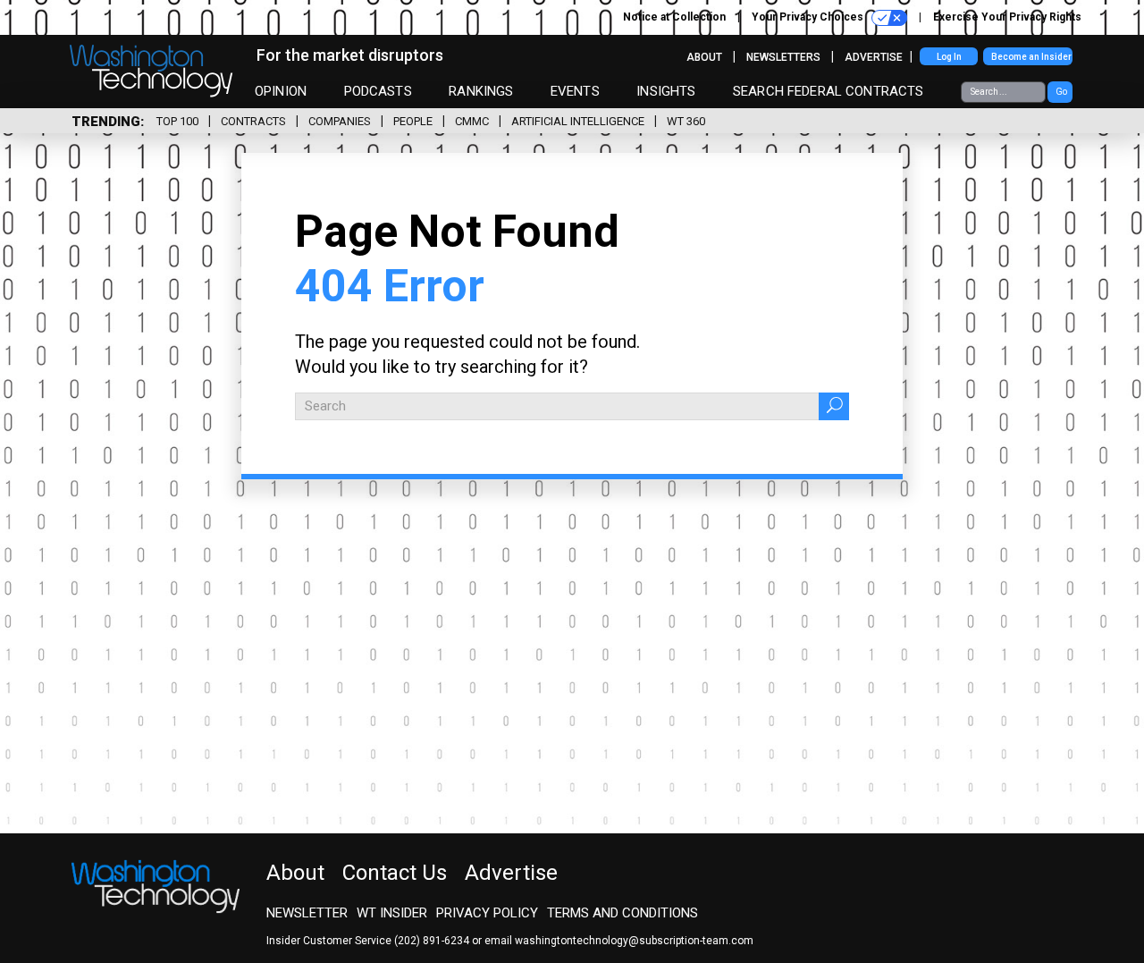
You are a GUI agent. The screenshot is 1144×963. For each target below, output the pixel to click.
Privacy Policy (487, 913)
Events (575, 91)
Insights (665, 91)
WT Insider (392, 913)
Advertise (874, 57)
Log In (949, 57)
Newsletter (307, 913)
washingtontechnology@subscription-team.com (634, 940)
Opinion (281, 91)
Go (1061, 92)
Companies (339, 121)
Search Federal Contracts (828, 91)
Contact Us (394, 872)
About (704, 57)
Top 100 (177, 121)
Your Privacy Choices (809, 17)
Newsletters (783, 57)
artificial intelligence (577, 121)
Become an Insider (1031, 57)
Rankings (481, 91)
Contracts (253, 121)
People (413, 121)
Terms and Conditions (622, 913)
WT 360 (686, 121)
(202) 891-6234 (431, 940)
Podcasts (378, 91)
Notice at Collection (674, 17)
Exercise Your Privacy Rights (1007, 17)
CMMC (472, 121)
